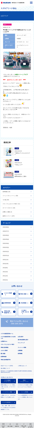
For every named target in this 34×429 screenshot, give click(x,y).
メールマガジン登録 (7, 392)
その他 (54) (6, 199)
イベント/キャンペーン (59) (10, 195)
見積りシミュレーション (24, 381)
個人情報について (5, 368)
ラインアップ (21, 342)
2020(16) (5, 280)
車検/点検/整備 (4, 347)
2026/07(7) (6, 231)
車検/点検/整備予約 (6, 359)
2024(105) (5, 263)
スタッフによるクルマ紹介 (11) (11, 203)
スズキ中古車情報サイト (7, 402)
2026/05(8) (6, 239)
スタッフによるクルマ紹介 (7, 344)
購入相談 (3, 353)
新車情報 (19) (6, 191)
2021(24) (5, 275)
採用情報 (20, 353)
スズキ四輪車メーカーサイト (7, 381)
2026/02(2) (6, 251)
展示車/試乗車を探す (23, 339)
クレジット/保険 (22, 347)
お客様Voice (4, 341)
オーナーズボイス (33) (9, 208)
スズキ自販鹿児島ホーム (7, 333)
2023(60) (5, 267)
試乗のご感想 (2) (7, 212)
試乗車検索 (3, 356)
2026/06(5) (6, 235)
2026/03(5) (6, 247)
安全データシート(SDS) (7, 365)
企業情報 (20, 350)
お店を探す (20, 336)
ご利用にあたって (22, 365)
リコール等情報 (24, 392)
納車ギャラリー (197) (9, 216)
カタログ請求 (4, 350)
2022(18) (5, 271)
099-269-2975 (17, 324)
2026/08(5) (6, 227)
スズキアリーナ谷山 (8, 8)
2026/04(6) (6, 243)
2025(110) (5, 259)
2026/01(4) (6, 255)
